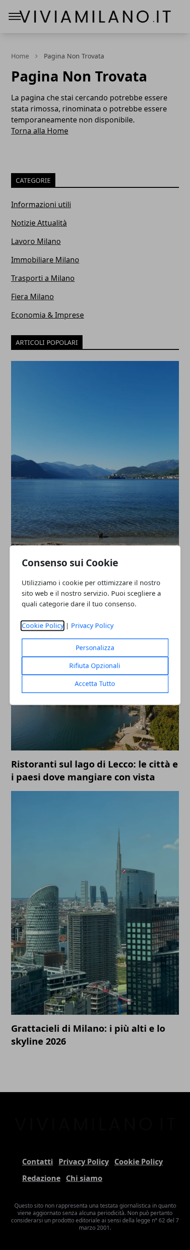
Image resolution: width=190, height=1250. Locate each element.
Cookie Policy (43, 625)
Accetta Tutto (95, 683)
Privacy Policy (92, 625)
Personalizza (95, 647)
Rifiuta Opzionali (94, 665)
